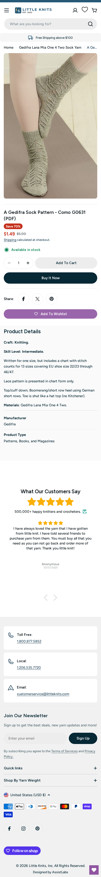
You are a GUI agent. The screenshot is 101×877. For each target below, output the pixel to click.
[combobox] (50, 24)
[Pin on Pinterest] (51, 299)
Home (8, 47)
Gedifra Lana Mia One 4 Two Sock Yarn (50, 47)
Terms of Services (64, 751)
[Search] (90, 24)
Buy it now (51, 278)
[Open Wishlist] (94, 870)
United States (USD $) (28, 795)
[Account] (75, 10)
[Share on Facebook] (23, 299)
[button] (47, 597)
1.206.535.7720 (29, 668)
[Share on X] (37, 299)
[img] (50, 502)
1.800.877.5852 (29, 641)
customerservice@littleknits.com (43, 694)
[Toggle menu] (6, 10)
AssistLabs (60, 872)
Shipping (10, 240)
